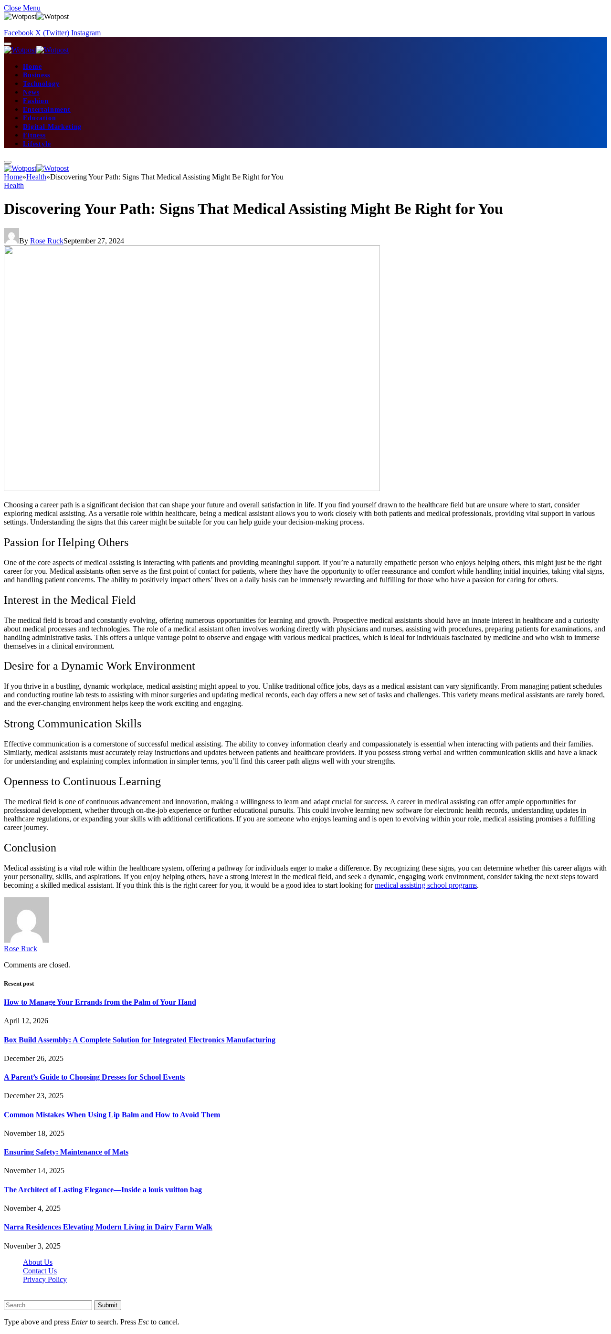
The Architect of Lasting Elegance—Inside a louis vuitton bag (103, 1190)
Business (36, 75)
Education (39, 118)
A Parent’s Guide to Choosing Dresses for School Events (94, 1077)
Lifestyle (37, 143)
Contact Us (40, 1271)
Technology (41, 83)
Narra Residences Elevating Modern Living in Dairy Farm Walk (108, 1227)
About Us (38, 1262)
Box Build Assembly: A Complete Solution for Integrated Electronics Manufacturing (139, 1040)
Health (14, 185)
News (31, 92)
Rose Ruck (46, 241)
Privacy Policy (45, 1279)
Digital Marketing (52, 126)
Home (32, 66)
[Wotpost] (36, 50)
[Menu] (7, 43)
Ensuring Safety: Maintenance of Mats (66, 1152)
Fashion (36, 101)
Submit (107, 1305)
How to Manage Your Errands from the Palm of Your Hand (100, 1002)
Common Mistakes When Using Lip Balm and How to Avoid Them (112, 1115)
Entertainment (47, 109)
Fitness (34, 135)
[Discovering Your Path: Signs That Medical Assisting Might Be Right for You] (192, 488)
